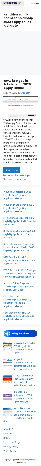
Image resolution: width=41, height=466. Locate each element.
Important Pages (12, 442)
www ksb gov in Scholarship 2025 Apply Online (17, 84)
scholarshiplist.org (27, 460)
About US (8, 429)
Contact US (9, 433)
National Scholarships (18, 175)
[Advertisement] (20, 54)
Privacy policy (10, 446)
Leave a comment (17, 179)
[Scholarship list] (12, 3)
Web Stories (9, 451)
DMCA (6, 438)
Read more (12, 170)
